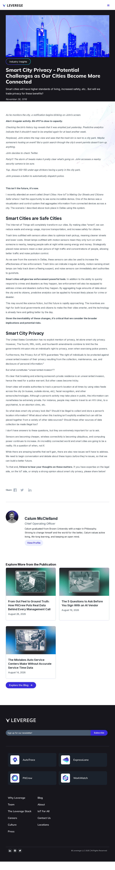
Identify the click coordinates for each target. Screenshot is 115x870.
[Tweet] (22, 490)
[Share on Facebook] (15, 490)
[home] (12, 5)
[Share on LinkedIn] (30, 490)
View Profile (34, 542)
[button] (108, 5)
